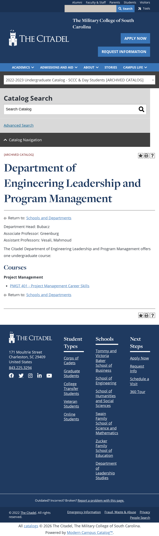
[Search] (141, 109)
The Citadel (28, 513)
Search (127, 9)
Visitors (145, 2)
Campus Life (133, 67)
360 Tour (137, 391)
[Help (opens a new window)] (152, 155)
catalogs (31, 525)
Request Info (137, 368)
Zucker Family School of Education (104, 448)
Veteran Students (71, 404)
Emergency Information (84, 512)
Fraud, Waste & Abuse (120, 512)
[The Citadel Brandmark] (30, 337)
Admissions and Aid (56, 67)
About (89, 67)
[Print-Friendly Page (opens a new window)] (146, 155)
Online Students (71, 416)
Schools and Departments (48, 217)
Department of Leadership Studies (106, 470)
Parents (115, 2)
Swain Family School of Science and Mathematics (107, 423)
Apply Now (135, 38)
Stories (111, 67)
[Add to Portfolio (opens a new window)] (140, 155)
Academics (21, 67)
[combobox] (79, 80)
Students (130, 2)
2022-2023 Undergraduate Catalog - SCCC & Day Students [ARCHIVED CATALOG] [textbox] (74, 79)
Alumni (77, 2)
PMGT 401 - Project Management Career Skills (49, 285)
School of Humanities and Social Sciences (106, 398)
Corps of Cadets (71, 360)
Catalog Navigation (25, 139)
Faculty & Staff (96, 2)
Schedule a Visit (139, 381)
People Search (140, 517)
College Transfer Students (71, 388)
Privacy (145, 512)
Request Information (124, 51)
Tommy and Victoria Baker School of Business (106, 360)
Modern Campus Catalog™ (90, 532)
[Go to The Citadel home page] (39, 37)
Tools (146, 8)
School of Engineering (106, 380)
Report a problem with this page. (101, 500)
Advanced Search (19, 125)
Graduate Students (72, 373)
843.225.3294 (20, 367)
